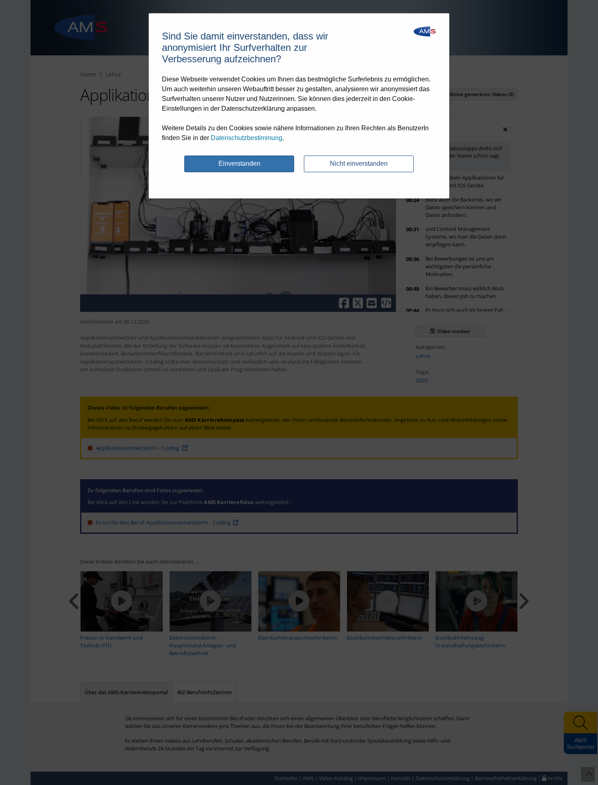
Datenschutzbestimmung (246, 137)
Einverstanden (239, 163)
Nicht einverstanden (359, 163)
